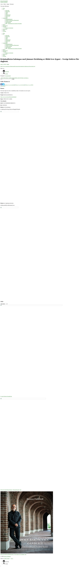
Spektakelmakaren (8, 19)
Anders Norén (6, 558)
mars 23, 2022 (3, 64)
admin (8, 64)
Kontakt (4, 31)
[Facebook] (4, 561)
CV (3, 9)
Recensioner (5, 25)
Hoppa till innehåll (4, 1)
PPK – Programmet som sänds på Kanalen (13, 23)
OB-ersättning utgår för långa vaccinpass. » (20, 77)
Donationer (5, 29)
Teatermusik (7, 15)
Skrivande (7, 10)
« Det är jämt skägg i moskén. (6, 77)
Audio (6, 12)
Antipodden (5, 18)
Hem (4, 8)
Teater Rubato (8, 22)
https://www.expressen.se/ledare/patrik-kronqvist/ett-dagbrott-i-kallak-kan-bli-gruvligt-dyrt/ (17, 66)
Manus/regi (7, 11)
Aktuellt (4, 26)
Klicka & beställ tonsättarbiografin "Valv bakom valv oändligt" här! (13, 554)
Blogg (4, 24)
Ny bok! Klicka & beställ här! (6, 396)
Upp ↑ (12, 558)
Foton (6, 17)
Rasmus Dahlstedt (3, 2)
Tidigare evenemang (9, 27)
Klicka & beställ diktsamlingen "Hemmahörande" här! (10, 489)
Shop (4, 30)
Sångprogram (8, 14)
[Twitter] (4, 563)
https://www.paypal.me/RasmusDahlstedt (8, 96)
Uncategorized (8, 75)
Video (6, 13)
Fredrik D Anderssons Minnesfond (12, 20)
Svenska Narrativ (8, 21)
